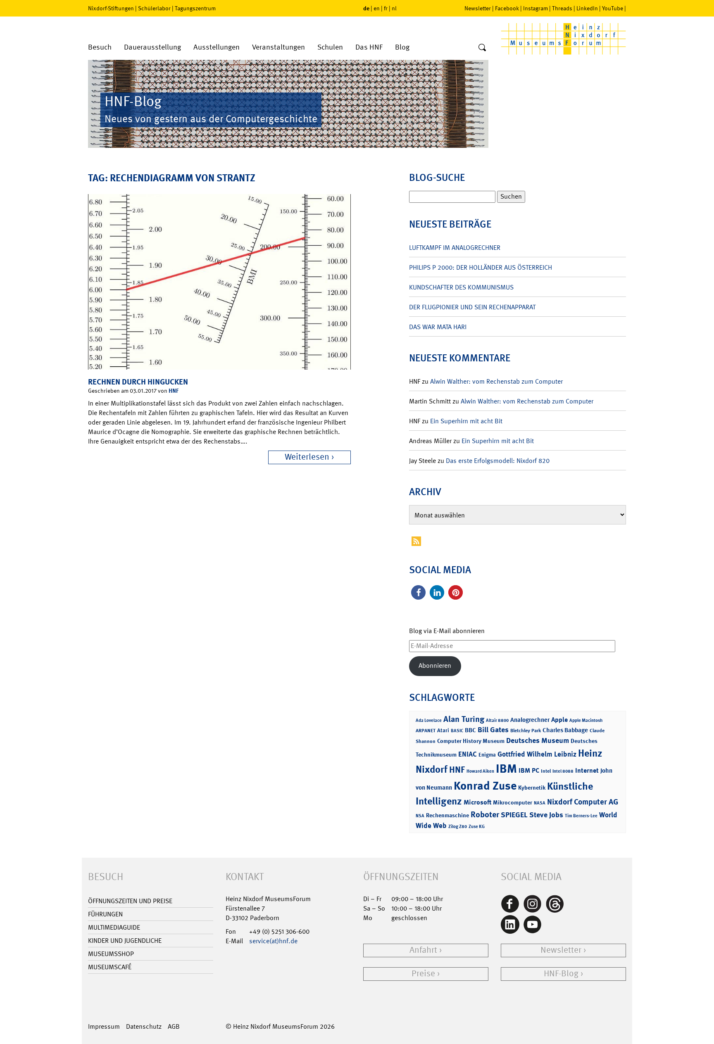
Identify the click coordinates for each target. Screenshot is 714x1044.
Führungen (105, 914)
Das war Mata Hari (437, 327)
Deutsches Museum (537, 740)
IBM (506, 768)
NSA (420, 816)
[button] (418, 592)
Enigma (487, 754)
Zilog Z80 (457, 826)
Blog (402, 47)
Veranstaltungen (278, 47)
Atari (443, 730)
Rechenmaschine (447, 815)
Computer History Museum (471, 741)
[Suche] (482, 48)
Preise (423, 973)
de (366, 8)
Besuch (100, 47)
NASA (539, 803)
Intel (546, 771)
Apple (559, 719)
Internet (587, 770)
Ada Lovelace (429, 720)
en (377, 8)
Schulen (330, 47)
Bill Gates (493, 730)
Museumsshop (111, 953)
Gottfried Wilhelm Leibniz (536, 754)
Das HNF (369, 47)
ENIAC (467, 754)
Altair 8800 (497, 720)
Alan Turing (463, 719)
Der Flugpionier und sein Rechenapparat (472, 307)
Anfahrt (423, 950)
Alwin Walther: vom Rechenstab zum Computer (496, 381)
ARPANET (426, 730)
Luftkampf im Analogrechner (454, 247)
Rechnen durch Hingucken (138, 382)
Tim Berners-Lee (581, 816)
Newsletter (477, 8)
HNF (173, 390)
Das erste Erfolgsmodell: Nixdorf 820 (498, 460)
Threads (562, 8)
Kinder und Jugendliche (125, 940)
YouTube (612, 8)
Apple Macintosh (585, 720)
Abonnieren (435, 665)
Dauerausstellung (152, 47)
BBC (470, 730)
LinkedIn (587, 8)
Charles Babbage (565, 730)
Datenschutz (144, 1026)
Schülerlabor (154, 8)
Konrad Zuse (485, 785)
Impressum (104, 1026)
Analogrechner (530, 720)
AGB (174, 1026)
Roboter (485, 814)
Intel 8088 (563, 771)
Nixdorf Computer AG (582, 802)
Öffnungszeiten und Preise (130, 901)
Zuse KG (477, 826)
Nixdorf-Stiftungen (111, 8)
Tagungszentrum (195, 8)
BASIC (457, 731)
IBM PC (529, 770)
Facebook (507, 8)
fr (386, 8)
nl (394, 8)
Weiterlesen (307, 457)
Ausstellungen (216, 47)
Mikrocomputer (512, 802)
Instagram (535, 8)
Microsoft (477, 802)
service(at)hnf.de (273, 941)
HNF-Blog (561, 973)
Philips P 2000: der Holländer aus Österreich (480, 267)
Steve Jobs (546, 815)
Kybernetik (531, 787)
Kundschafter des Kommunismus (461, 287)
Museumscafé (109, 967)
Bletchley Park (525, 730)
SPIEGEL (514, 815)
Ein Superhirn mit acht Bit (466, 421)
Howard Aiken (480, 771)
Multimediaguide (114, 927)
